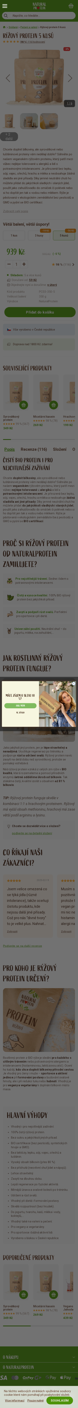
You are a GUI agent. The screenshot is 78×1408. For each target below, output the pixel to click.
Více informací (14, 1400)
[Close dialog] (73, 683)
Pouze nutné (35, 1400)
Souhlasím (60, 1400)
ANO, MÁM (20, 705)
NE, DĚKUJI (20, 712)
